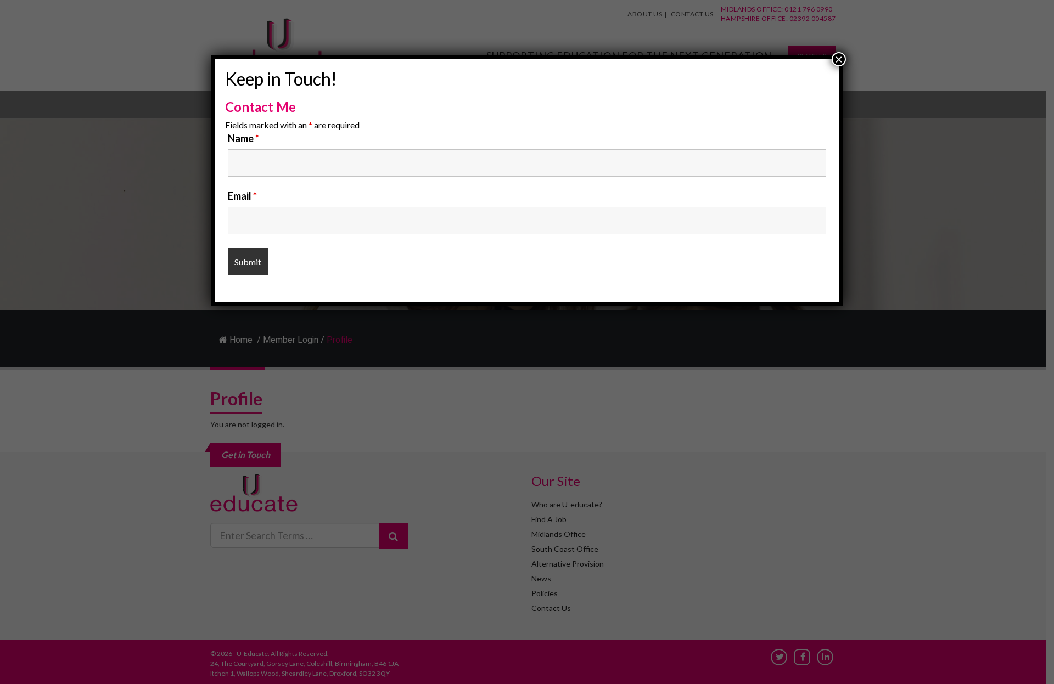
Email (242, 195)
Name (243, 138)
